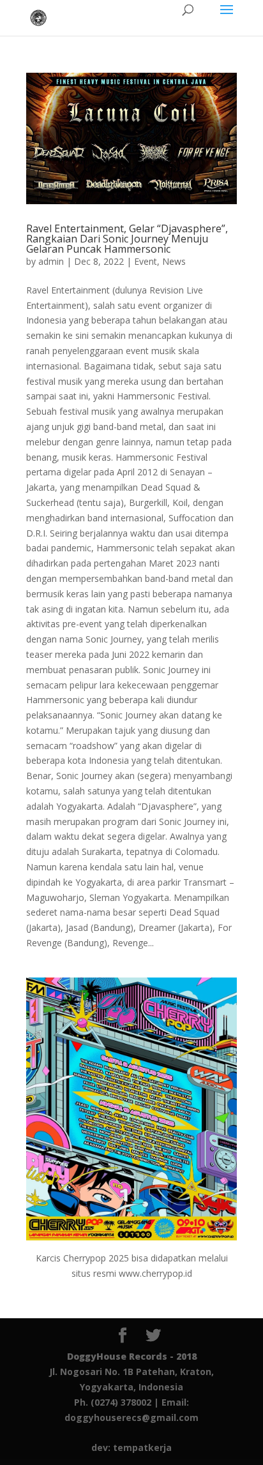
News (174, 261)
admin (51, 261)
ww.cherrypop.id (159, 1273)
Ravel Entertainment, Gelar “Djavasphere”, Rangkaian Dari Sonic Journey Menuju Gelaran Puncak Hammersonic (127, 238)
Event (145, 261)
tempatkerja (142, 1447)
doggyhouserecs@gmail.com (131, 1417)
